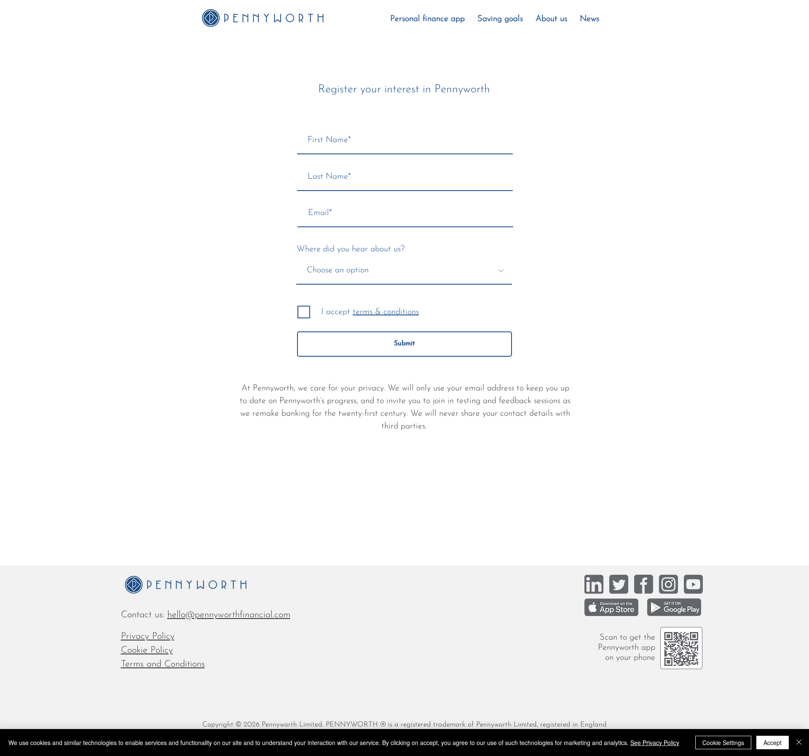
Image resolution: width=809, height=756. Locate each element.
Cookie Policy (147, 650)
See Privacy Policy (654, 742)
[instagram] (668, 584)
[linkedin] (593, 584)
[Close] (799, 742)
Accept (772, 742)
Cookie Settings (723, 742)
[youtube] (693, 584)
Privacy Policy (147, 636)
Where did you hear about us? (350, 249)
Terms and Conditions (163, 664)
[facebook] (643, 584)
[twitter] (618, 584)
